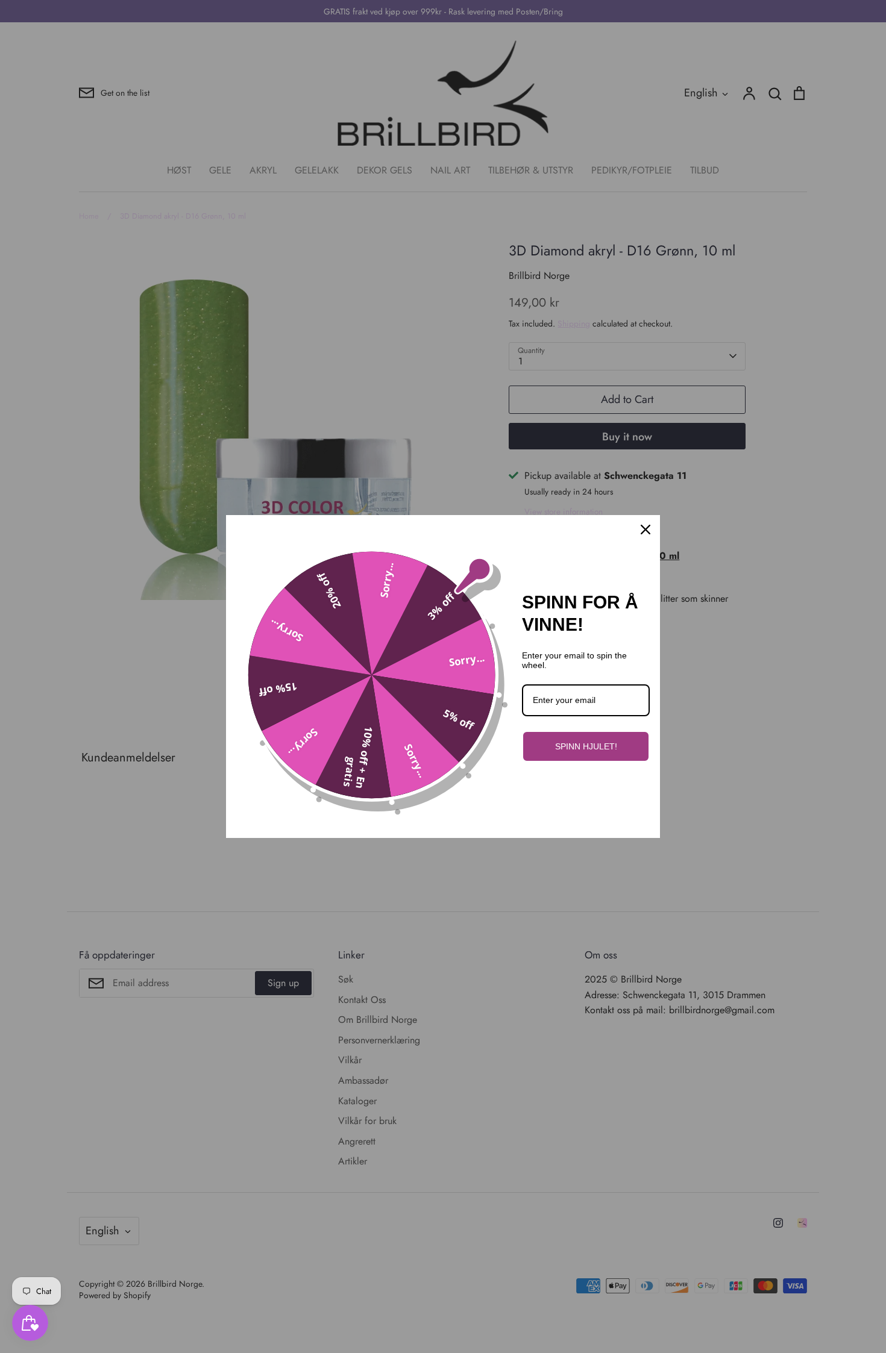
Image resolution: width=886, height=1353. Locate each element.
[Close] (645, 529)
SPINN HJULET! (586, 746)
